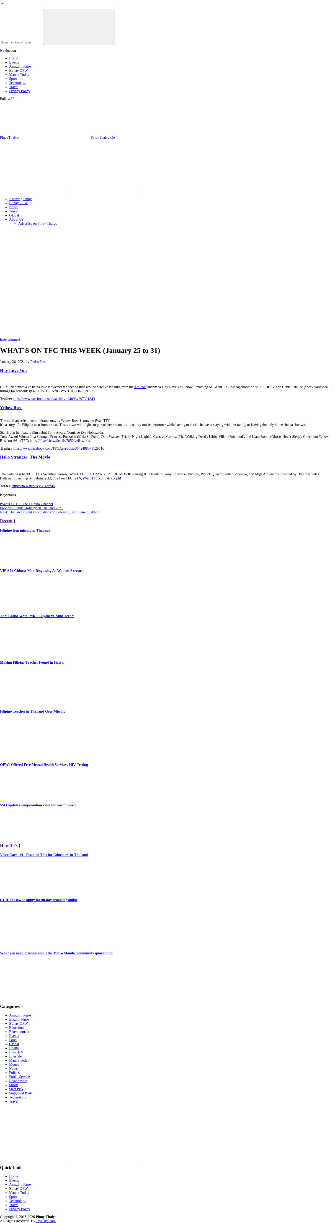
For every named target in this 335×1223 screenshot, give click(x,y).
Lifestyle (15, 1056)
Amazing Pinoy (20, 1015)
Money (14, 1064)
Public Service (19, 1077)
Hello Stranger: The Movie (25, 457)
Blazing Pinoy (19, 1019)
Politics (14, 1073)
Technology (17, 1097)
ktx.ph (115, 478)
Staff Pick (16, 1089)
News (13, 1068)
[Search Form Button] (79, 27)
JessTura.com (46, 1221)
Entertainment (10, 339)
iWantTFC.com (94, 478)
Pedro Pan (37, 362)
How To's (9, 845)
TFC (18, 504)
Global (14, 1044)
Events (14, 1036)
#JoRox (140, 387)
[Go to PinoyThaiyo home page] (31, 152)
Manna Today (19, 1060)
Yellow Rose (11, 407)
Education (16, 1027)
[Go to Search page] (34, 191)
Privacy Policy (19, 1209)
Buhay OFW (18, 1023)
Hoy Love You (13, 370)
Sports (13, 1085)
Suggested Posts (20, 1093)
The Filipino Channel (37, 504)
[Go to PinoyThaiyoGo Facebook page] (173, 191)
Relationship (18, 1081)
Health (14, 1048)
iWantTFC (7, 504)
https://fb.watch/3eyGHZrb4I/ (33, 486)
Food (13, 1040)
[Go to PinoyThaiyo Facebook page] (104, 191)
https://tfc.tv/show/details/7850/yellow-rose (60, 441)
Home (13, 1176)
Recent (6, 520)
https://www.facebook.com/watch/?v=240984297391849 (54, 399)
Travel (13, 1101)
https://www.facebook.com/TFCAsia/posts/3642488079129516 (58, 448)
